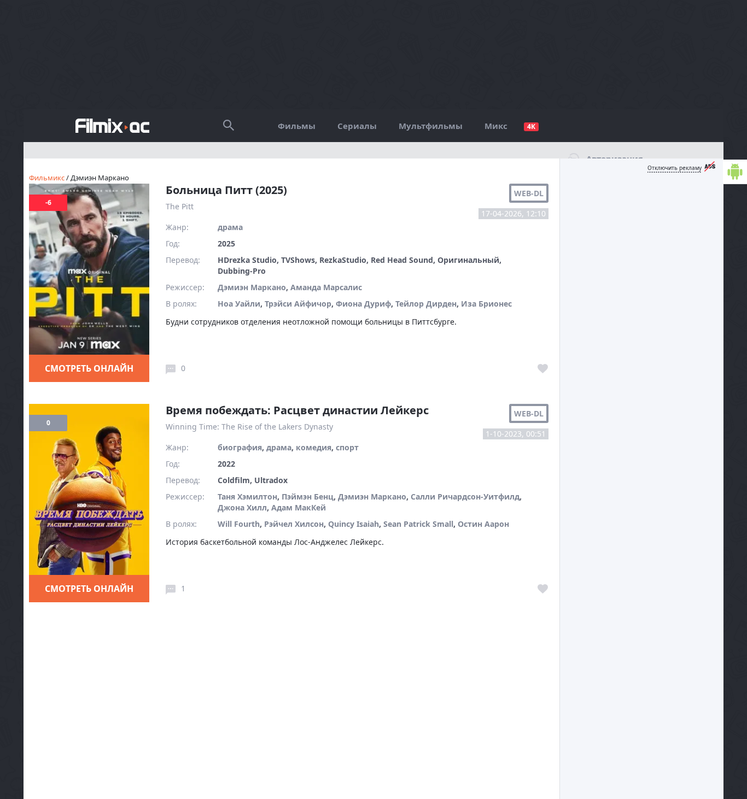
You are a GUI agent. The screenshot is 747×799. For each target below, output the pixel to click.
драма (230, 227)
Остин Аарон (483, 524)
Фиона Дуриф (363, 303)
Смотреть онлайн (89, 368)
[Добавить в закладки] (543, 369)
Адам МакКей (298, 507)
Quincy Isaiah (353, 524)
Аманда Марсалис (326, 287)
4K (531, 126)
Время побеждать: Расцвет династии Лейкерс (297, 410)
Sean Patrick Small (418, 524)
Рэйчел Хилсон (294, 524)
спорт (347, 447)
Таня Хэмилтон (247, 496)
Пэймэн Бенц (308, 496)
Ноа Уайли (239, 303)
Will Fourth (239, 524)
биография (240, 447)
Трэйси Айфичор (298, 303)
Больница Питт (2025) (226, 190)
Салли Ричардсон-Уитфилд (465, 496)
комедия (313, 447)
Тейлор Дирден (426, 303)
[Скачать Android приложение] (735, 172)
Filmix (112, 125)
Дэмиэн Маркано (252, 287)
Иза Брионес (486, 303)
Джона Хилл (242, 507)
